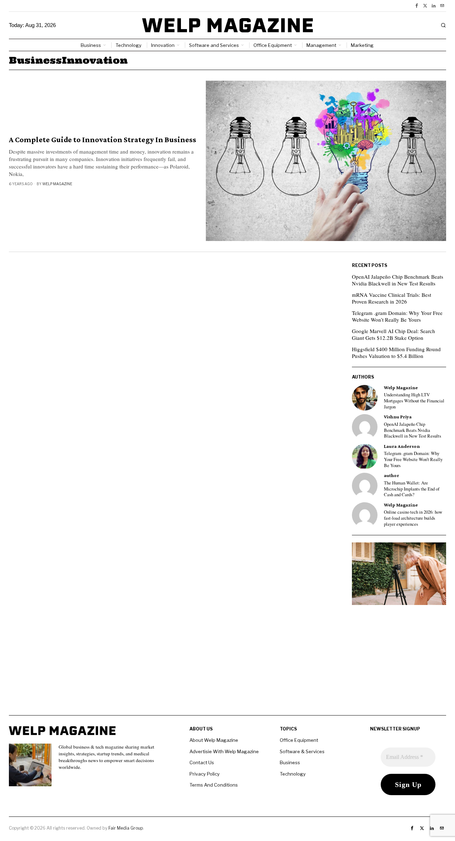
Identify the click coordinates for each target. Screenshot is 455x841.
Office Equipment (299, 740)
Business (290, 762)
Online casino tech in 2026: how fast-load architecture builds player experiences (413, 518)
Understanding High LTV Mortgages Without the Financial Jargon (414, 400)
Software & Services (302, 751)
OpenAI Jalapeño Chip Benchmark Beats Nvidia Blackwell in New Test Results (397, 280)
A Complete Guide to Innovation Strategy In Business (102, 139)
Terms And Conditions (213, 785)
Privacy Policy (204, 774)
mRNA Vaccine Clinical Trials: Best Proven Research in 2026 (391, 298)
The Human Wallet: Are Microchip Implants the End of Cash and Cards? (411, 489)
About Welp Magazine (213, 740)
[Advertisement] (227, 665)
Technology (293, 774)
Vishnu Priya (398, 416)
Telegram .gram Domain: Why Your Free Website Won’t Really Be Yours (397, 316)
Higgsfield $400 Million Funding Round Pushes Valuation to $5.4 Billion (396, 352)
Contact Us (201, 762)
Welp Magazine (57, 184)
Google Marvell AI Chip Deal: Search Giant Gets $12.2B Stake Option (393, 334)
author (391, 475)
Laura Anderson (402, 446)
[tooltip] (417, 6)
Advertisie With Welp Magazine (224, 751)
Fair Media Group (125, 828)
